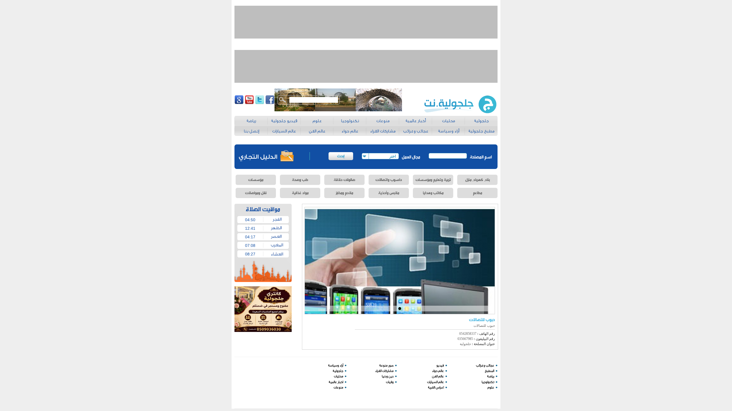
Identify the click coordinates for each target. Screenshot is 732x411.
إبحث (341, 156)
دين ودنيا (387, 376)
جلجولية (338, 371)
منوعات (338, 387)
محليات (338, 376)
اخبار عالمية (336, 382)
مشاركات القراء (384, 371)
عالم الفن (438, 376)
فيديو (440, 365)
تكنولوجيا (488, 382)
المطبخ (489, 371)
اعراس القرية (436, 387)
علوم (491, 387)
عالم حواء (438, 371)
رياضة (490, 376)
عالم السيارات (435, 382)
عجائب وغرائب (485, 365)
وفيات (389, 382)
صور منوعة (386, 365)
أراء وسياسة (335, 365)
